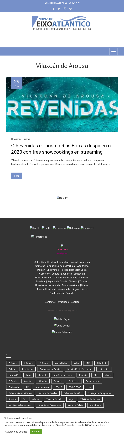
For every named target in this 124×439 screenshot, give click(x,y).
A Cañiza (13, 363)
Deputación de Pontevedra (79, 369)
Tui (24, 399)
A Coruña (28, 363)
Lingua (75, 289)
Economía (66, 273)
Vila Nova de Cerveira (90, 399)
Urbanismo (41, 285)
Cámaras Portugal (45, 266)
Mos (96, 375)
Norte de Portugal (66, 266)
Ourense (58, 381)
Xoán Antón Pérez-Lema (50, 405)
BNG (88, 363)
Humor (85, 285)
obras (108, 375)
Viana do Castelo (54, 399)
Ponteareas (74, 381)
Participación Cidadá (65, 277)
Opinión (41, 269)
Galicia (53, 262)
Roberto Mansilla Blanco (20, 393)
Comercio (44, 273)
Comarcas (84, 262)
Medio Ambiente (43, 277)
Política (64, 269)
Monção (83, 375)
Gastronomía (57, 293)
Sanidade (41, 281)
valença (35, 399)
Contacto (50, 301)
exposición (14, 375)
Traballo (73, 281)
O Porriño (42, 381)
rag (89, 387)
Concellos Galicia (67, 262)
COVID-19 (101, 363)
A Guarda (44, 363)
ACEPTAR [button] (36, 431)
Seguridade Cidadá (57, 281)
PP (27, 387)
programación (42, 387)
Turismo (26, 139)
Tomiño (12, 399)
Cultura (55, 273)
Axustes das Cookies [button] (16, 431)
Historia (50, 289)
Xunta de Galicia (75, 405)
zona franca (95, 405)
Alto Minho (83, 266)
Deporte (70, 293)
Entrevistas (53, 269)
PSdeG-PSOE (75, 387)
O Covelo (13, 381)
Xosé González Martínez (20, 405)
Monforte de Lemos (63, 375)
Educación (79, 273)
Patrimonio (83, 277)
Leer (16, 175)
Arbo (76, 363)
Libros (84, 289)
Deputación (27, 369)
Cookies (75, 301)
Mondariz (42, 375)
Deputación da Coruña (50, 369)
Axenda (17, 139)
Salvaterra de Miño (72, 393)
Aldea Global (41, 262)
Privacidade (63, 301)
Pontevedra (14, 387)
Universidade (63, 289)
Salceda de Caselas (48, 393)
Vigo (71, 399)
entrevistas (104, 369)
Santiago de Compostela (99, 393)
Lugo (28, 375)
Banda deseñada (70, 285)
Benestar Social (78, 269)
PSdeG (59, 387)
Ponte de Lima (92, 381)
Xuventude (54, 285)
